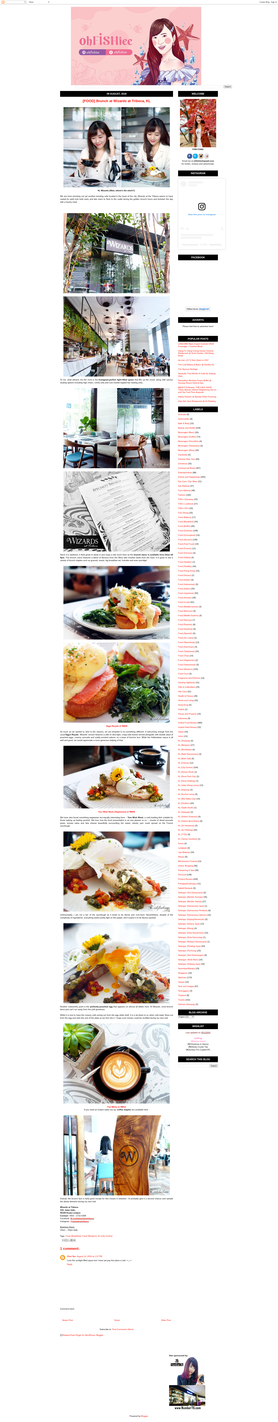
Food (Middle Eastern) (188, 615)
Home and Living (186, 700)
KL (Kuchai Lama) (186, 794)
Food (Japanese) (186, 593)
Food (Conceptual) (186, 535)
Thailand (182, 995)
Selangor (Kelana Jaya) (189, 924)
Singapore (183, 973)
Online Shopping (185, 866)
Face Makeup (184, 490)
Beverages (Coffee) (187, 437)
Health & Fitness (185, 696)
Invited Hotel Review (187, 727)
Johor (180, 736)
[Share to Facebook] (71, 1240)
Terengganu (183, 991)
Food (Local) (184, 602)
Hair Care (182, 691)
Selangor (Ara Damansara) (190, 892)
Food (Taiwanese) (186, 651)
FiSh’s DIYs (183, 508)
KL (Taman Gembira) (187, 839)
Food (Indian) (184, 580)
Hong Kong (183, 705)
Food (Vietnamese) (187, 664)
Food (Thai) (183, 655)
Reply (69, 1264)
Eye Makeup (184, 486)
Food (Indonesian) (186, 584)
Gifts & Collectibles (186, 687)
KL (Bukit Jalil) (184, 758)
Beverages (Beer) (186, 432)
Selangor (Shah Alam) (188, 959)
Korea (181, 843)
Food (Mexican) (185, 611)
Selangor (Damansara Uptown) (192, 915)
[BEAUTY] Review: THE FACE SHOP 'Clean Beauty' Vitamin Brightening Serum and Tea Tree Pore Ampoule (197, 389)
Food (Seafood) (185, 629)
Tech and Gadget (186, 986)
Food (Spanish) (185, 633)
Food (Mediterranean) (188, 606)
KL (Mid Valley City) (187, 799)
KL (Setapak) (184, 812)
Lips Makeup (184, 852)
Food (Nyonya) (185, 620)
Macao (181, 857)
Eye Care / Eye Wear (187, 481)
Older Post (166, 1320)
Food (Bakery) (184, 517)
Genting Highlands (186, 682)
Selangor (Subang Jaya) (189, 964)
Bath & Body (183, 423)
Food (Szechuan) (186, 647)
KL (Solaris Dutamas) (187, 816)
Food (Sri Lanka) (186, 638)
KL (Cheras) (183, 763)
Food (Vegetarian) (186, 660)
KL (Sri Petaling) (185, 830)
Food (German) (185, 553)
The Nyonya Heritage (188, 369)
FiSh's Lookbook (185, 504)
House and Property (187, 714)
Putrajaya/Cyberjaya (187, 883)
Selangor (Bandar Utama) (190, 901)
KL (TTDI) (182, 834)
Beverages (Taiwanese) (189, 446)
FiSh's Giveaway (185, 499)
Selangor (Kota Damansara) (191, 933)
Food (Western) (89, 1236)
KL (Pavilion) (184, 803)
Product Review (185, 879)
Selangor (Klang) (186, 928)
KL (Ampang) (184, 741)
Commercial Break (186, 468)
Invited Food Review (187, 723)
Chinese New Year (186, 459)
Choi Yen (71, 1256)
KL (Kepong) (184, 790)
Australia (182, 414)
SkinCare (182, 977)
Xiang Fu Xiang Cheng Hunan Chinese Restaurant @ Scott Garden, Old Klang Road (196, 353)
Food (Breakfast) (73, 1236)
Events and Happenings (189, 477)
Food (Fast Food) (186, 544)
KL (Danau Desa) (186, 772)
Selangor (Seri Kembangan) (191, 955)
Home (117, 1320)
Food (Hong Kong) (186, 571)
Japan (181, 732)
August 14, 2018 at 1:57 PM (89, 1256)
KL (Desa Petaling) (186, 781)
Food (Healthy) (185, 566)
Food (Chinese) (185, 530)
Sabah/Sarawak (185, 888)
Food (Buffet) (184, 526)
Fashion (181, 495)
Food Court (183, 673)
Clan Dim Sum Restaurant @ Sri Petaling (197, 401)
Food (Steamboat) (186, 642)
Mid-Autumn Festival (187, 861)
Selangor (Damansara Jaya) (191, 906)
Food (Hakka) (184, 557)
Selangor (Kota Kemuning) (190, 937)
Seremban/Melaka (186, 968)
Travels (181, 1000)
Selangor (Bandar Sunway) (190, 897)
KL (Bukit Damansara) (188, 754)
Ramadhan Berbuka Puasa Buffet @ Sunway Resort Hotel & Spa (194, 381)
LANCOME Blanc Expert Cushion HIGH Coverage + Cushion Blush (196, 345)
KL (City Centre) (105, 1236)
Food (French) (184, 548)
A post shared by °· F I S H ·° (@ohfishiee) (201, 244)
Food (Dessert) (185, 539)
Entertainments (185, 472)
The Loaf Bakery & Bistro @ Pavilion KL (196, 364)
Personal (182, 874)
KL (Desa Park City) (187, 776)
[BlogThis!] (66, 1240)
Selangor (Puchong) (187, 950)
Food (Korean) (185, 597)
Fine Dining (183, 513)
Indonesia (182, 718)
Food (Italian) (184, 588)
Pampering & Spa (186, 870)
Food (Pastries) (185, 624)
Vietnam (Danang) (186, 1004)
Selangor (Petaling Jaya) (189, 946)
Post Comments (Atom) (123, 1329)
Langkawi (182, 848)
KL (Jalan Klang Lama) (188, 785)
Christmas (182, 463)
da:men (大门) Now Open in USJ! (193, 360)
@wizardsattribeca (80, 1221)
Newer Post (67, 1320)
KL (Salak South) (185, 807)
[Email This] (63, 1240)
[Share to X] (68, 1240)
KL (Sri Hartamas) (186, 825)
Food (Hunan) (184, 575)
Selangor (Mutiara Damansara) (192, 941)
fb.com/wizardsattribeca (82, 1218)
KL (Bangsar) (184, 745)
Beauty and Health (186, 428)
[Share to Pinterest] (74, 1240)
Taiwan (181, 982)
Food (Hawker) (185, 562)
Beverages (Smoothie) (188, 441)
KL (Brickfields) (185, 749)
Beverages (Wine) (186, 450)
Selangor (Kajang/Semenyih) (191, 919)
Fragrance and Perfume (189, 678)
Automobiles (183, 419)
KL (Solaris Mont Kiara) (188, 821)
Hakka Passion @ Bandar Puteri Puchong (197, 397)
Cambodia (183, 455)
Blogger (144, 1416)
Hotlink (181, 709)
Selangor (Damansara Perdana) (192, 910)
